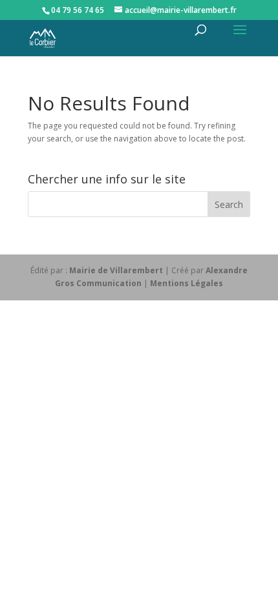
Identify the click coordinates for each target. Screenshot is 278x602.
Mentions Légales (186, 283)
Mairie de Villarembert (116, 270)
